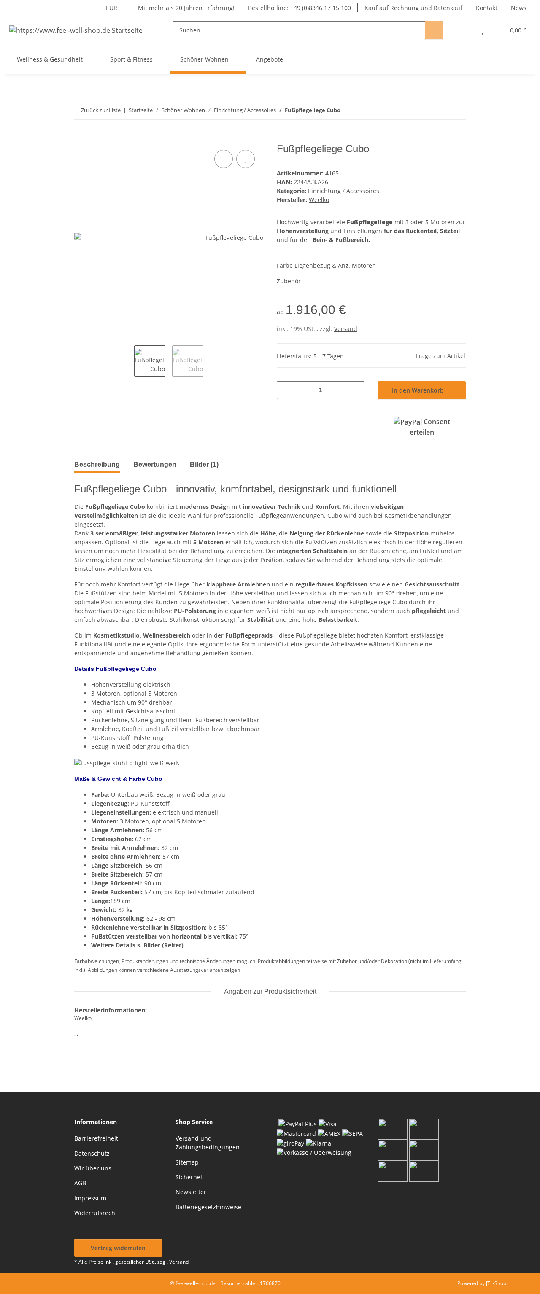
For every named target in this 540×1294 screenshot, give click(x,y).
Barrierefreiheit (96, 1138)
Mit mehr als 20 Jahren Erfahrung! (186, 8)
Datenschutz (92, 1153)
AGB (80, 1183)
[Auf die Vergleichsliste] (223, 159)
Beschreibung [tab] (97, 464)
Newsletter (191, 1192)
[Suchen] (434, 30)
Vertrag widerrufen (118, 1248)
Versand (345, 329)
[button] (465, 30)
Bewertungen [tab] (154, 464)
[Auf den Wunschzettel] (245, 159)
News (518, 8)
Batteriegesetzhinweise (208, 1207)
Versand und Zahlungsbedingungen (208, 1142)
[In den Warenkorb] (81, 138)
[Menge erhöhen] (355, 390)
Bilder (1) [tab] (204, 464)
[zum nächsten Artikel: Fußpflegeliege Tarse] (457, 110)
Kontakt (486, 8)
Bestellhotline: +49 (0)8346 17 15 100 (299, 8)
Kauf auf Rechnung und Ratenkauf (413, 8)
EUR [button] (111, 8)
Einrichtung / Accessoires (343, 191)
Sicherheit (190, 1177)
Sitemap (187, 1162)
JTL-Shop (496, 1283)
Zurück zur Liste (101, 110)
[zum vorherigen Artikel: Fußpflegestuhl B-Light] (438, 110)
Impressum (90, 1198)
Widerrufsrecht (95, 1213)
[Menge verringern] (286, 390)
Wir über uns (92, 1168)
